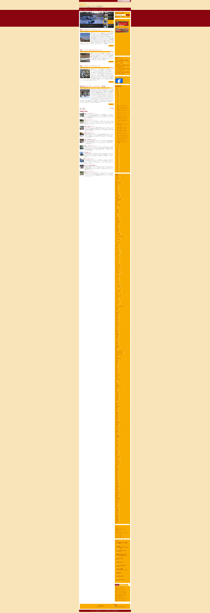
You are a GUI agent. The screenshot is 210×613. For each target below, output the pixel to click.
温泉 (116, 318)
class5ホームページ (119, 528)
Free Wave (118, 546)
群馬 (116, 348)
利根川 (117, 518)
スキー (117, 260)
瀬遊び (117, 412)
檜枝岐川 (117, 521)
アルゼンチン (118, 233)
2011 (117, 167)
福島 (116, 503)
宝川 (116, 506)
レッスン (117, 303)
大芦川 (117, 440)
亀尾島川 (117, 334)
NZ (116, 206)
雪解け (117, 424)
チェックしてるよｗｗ (119, 63)
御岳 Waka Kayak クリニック (121, 595)
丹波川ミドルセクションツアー (122, 138)
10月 (118, 96)
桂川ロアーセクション (119, 352)
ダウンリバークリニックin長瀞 (121, 592)
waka (117, 227)
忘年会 (117, 507)
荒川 (116, 367)
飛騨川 (117, 497)
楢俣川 (117, 479)
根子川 (117, 373)
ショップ (117, 258)
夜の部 (117, 513)
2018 (117, 156)
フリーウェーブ (118, 535)
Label (126, 584)
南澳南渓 (117, 486)
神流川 (117, 409)
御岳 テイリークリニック (120, 586)
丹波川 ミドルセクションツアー (89, 145)
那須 (116, 477)
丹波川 (117, 452)
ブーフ (117, 288)
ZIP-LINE (117, 230)
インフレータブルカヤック (120, 236)
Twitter (123, 16)
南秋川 (117, 482)
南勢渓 (117, 485)
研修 (116, 360)
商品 (116, 391)
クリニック (117, 252)
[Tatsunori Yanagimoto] (119, 82)
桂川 (116, 349)
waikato (117, 224)
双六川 (117, 430)
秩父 (116, 455)
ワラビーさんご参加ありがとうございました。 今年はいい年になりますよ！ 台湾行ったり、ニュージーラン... (122, 69)
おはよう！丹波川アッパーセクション (90, 139)
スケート (117, 263)
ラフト (117, 300)
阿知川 (117, 307)
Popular (121, 584)
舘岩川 (117, 331)
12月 (118, 92)
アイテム (117, 231)
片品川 (117, 504)
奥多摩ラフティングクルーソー (121, 554)
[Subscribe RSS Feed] (125, 16)
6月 (118, 99)
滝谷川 (117, 449)
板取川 (117, 494)
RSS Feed (128, 16)
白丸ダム (117, 491)
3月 (118, 104)
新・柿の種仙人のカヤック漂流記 (122, 542)
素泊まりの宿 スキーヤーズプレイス (122, 532)
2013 (117, 164)
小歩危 (117, 397)
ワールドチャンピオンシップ (120, 306)
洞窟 (116, 473)
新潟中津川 (117, 406)
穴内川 (117, 355)
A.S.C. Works (118, 531)
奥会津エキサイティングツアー (122, 117)
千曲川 (117, 425)
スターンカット (118, 264)
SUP (116, 215)
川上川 (117, 427)
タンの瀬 (117, 276)
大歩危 (117, 446)
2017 (117, 158)
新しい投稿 (82, 108)
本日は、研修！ (119, 573)
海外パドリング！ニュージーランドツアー (90, 25)
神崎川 (117, 407)
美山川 (117, 500)
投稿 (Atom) (83, 109)
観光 (116, 327)
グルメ (117, 255)
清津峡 (117, 413)
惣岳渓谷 (117, 431)
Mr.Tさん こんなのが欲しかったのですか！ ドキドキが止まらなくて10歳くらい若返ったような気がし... (122, 60)
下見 (116, 321)
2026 (117, 88)
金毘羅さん (117, 346)
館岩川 (117, 330)
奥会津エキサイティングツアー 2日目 (92, 86)
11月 (118, 94)
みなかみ (117, 297)
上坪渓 (117, 400)
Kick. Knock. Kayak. (120, 558)
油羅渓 (117, 516)
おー (116, 240)
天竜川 (117, 467)
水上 (116, 410)
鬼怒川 (117, 333)
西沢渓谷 (117, 418)
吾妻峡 (117, 361)
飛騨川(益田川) (118, 498)
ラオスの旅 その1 (87, 152)
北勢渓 (117, 509)
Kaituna (117, 193)
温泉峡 (117, 319)
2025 (117, 89)
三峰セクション (118, 379)
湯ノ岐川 (117, 468)
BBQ (116, 181)
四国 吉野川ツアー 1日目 (121, 130)
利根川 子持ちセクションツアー (89, 126)
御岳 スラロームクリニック (89, 158)
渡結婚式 (118, 566)
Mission (117, 203)
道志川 (117, 474)
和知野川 (117, 519)
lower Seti (117, 194)
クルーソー (117, 254)
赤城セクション (118, 422)
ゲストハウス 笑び (119, 534)
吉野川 (117, 337)
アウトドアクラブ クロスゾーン (122, 550)
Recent (117, 584)
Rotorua (117, 212)
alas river (117, 176)
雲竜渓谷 (117, 312)
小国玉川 (117, 392)
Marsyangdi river (118, 199)
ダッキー (117, 273)
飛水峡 (117, 495)
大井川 (117, 442)
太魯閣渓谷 (117, 436)
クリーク (117, 251)
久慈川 (117, 339)
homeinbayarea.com (116, 610)
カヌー (117, 248)
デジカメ (117, 281)
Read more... (111, 45)
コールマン (117, 257)
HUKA (117, 191)
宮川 (116, 340)
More (88, 25)
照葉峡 (117, 398)
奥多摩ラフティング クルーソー (121, 529)
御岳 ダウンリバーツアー (120, 588)
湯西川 (117, 470)
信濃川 (117, 403)
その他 (117, 270)
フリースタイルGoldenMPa (121, 565)
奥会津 (117, 316)
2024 (117, 91)
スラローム (117, 269)
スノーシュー (118, 266)
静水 (116, 419)
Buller (117, 184)
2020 (117, 153)
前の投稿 (112, 108)
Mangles (117, 197)
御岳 (116, 364)
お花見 (117, 245)
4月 (118, 102)
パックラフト (118, 285)
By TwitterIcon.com (100, 606)
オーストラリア (118, 242)
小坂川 (117, 394)
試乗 (116, 388)
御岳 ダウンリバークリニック (90, 30)
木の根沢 (117, 510)
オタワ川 (117, 243)
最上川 (117, 376)
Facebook (118, 16)
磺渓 (116, 522)
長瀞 (116, 458)
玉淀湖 (117, 345)
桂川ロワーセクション (119, 354)
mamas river (118, 196)
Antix (117, 179)
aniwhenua (117, 178)
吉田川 (117, 336)
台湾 (116, 439)
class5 (82, 4)
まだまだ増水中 (119, 551)
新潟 (116, 404)
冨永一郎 (117, 501)
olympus (117, 209)
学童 (116, 324)
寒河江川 (117, 325)
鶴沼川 (117, 464)
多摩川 (117, 434)
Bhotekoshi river (118, 182)
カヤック (117, 249)
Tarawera (117, 218)
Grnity (117, 190)
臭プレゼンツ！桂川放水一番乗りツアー (90, 165)
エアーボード (118, 239)
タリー (117, 275)
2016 (117, 159)
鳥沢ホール (117, 461)
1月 (118, 146)
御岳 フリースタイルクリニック (91, 50)
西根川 (117, 416)
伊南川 (117, 309)
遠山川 (117, 315)
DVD (116, 188)
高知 (116, 370)
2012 (117, 166)
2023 (117, 148)
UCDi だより (119, 572)
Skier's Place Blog (120, 576)
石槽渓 (117, 421)
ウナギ (117, 237)
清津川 (117, 415)
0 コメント (111, 31)
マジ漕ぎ (117, 294)
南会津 (117, 480)
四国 (116, 382)
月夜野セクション (119, 358)
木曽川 (117, 512)
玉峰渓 (117, 343)
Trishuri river (118, 221)
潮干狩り (118, 580)
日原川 (117, 488)
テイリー (117, 279)
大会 (116, 443)
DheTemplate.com (98, 610)
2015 (117, 161)
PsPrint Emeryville (108, 610)
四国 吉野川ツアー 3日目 (121, 127)
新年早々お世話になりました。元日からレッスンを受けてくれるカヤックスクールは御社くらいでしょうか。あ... (122, 72)
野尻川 (117, 515)
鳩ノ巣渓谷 (117, 492)
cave (116, 185)
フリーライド (118, 291)
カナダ (117, 246)
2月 (118, 144)
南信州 (117, 483)
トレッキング (118, 282)
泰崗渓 (117, 437)
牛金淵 (117, 342)
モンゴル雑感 (118, 543)
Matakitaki (117, 200)
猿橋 (116, 313)
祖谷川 (117, 428)
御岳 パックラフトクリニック (122, 140)
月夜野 (117, 357)
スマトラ (117, 267)
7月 (118, 97)
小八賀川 (117, 395)
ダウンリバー (118, 272)
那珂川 (117, 476)
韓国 (116, 328)
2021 (117, 151)
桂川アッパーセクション (120, 351)
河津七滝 (117, 322)
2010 (117, 169)
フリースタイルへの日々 (120, 579)
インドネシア (118, 234)
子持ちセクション (119, 385)
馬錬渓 (117, 489)
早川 (116, 433)
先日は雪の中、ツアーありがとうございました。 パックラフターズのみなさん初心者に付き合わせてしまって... (122, 65)
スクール (117, 261)
